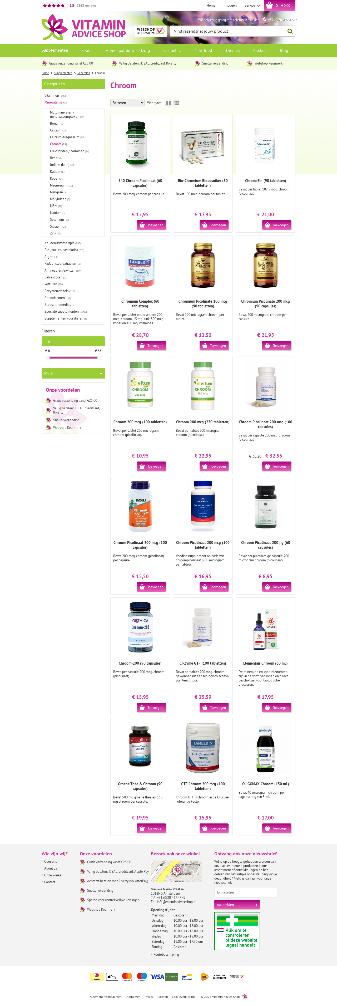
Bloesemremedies (59, 304)
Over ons (50, 861)
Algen (51, 256)
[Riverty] (172, 976)
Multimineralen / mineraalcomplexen (67, 114)
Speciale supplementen (65, 311)
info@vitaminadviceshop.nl (176, 902)
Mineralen (55, 102)
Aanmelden (225, 904)
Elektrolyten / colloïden (69, 151)
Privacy (148, 997)
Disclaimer (133, 997)
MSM (56, 206)
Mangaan (58, 192)
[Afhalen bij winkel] (220, 976)
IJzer (56, 158)
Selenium (59, 219)
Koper (56, 178)
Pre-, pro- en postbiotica (64, 250)
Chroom (58, 144)
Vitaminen (55, 95)
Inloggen (230, 5)
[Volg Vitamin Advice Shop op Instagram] (290, 973)
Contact (49, 882)
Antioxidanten (57, 298)
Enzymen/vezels (59, 291)
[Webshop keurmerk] (237, 976)
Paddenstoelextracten (62, 263)
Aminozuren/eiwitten (63, 270)
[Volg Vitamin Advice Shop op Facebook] (279, 973)
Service (250, 5)
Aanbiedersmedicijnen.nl (247, 931)
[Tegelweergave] (168, 103)
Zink (55, 233)
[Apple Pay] (112, 976)
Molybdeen (60, 199)
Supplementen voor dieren (66, 318)
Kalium (57, 171)
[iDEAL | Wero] (97, 976)
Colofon (162, 997)
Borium (57, 123)
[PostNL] (205, 976)
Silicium (58, 226)
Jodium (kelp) (62, 165)
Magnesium (61, 185)
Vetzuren (53, 284)
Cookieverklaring (183, 997)
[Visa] (157, 976)
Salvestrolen (55, 277)
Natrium (57, 212)
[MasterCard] (127, 976)
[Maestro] (142, 976)
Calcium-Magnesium (67, 137)
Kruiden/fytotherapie (62, 243)
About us (50, 868)
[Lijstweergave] (176, 103)
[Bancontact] (187, 976)
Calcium (58, 130)
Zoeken (290, 31)
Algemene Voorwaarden (106, 997)
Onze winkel (53, 875)
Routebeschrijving (166, 954)
